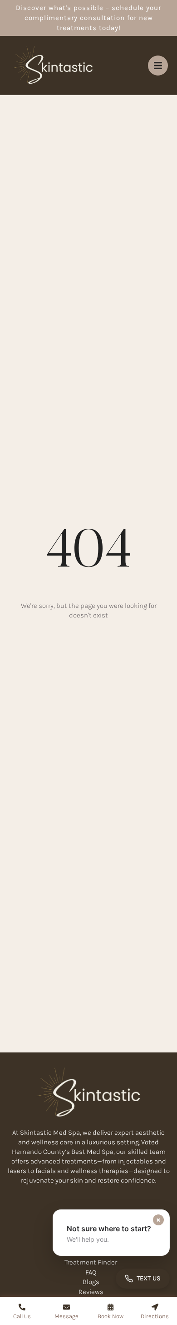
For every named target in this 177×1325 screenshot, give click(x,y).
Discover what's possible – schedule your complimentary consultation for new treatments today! (88, 18)
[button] (111, 1232)
